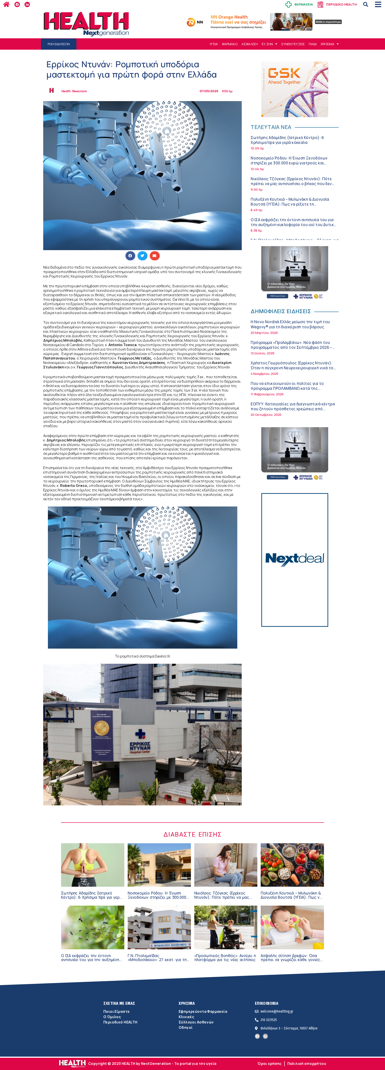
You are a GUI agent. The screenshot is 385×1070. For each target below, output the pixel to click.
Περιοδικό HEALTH (120, 1022)
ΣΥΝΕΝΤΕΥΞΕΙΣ (293, 44)
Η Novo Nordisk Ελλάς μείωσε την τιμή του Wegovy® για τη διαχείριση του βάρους (290, 324)
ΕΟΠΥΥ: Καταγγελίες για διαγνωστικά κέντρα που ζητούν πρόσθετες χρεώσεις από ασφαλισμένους (293, 408)
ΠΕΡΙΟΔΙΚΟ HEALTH (341, 4)
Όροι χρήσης (270, 1063)
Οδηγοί (185, 1027)
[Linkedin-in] (27, 4)
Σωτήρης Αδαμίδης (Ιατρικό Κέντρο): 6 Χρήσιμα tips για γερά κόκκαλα (287, 140)
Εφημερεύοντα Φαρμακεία (203, 1011)
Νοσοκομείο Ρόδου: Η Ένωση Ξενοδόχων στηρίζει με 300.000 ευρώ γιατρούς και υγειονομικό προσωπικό (289, 162)
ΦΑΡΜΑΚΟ (230, 44)
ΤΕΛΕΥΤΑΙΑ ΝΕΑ (271, 127)
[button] (365, 4)
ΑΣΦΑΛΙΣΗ (250, 44)
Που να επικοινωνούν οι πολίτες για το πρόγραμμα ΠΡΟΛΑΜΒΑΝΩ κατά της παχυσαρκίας (287, 388)
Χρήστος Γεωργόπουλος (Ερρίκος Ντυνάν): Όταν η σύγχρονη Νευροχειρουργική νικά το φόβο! (292, 367)
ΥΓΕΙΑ (213, 44)
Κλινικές (186, 1016)
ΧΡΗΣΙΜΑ (327, 44)
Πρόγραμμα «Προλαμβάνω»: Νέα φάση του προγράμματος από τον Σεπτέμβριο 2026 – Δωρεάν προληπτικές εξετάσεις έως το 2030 (293, 347)
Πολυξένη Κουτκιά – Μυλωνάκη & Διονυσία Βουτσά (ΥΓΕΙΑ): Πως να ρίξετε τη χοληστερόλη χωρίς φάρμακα (290, 204)
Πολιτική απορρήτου (306, 1063)
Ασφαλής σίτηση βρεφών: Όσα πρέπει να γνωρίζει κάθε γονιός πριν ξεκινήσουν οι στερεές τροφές (290, 962)
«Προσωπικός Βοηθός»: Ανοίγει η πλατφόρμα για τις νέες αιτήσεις (225, 957)
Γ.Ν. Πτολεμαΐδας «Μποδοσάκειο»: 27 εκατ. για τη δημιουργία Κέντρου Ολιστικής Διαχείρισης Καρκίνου (157, 962)
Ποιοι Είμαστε (116, 1011)
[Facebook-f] (17, 4)
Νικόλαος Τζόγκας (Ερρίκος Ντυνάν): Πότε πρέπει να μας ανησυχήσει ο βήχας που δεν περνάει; (291, 183)
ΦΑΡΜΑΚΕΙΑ (303, 4)
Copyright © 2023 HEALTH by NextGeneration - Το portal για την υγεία (152, 1063)
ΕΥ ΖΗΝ (267, 44)
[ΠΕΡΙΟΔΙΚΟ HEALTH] (320, 4)
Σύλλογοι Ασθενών (196, 1022)
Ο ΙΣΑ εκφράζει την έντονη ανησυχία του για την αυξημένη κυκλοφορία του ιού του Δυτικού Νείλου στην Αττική (295, 224)
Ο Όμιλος (112, 1016)
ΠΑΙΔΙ (313, 44)
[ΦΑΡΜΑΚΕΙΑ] (288, 4)
